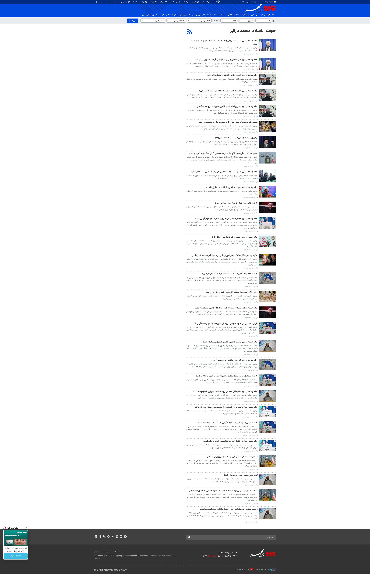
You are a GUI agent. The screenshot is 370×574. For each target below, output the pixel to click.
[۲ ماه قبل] (267, 126)
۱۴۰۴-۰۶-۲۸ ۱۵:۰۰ (249, 470)
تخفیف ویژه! (16, 556)
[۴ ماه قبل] (267, 142)
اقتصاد (209, 14)
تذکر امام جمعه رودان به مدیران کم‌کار (240, 475)
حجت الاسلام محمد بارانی (253, 30)
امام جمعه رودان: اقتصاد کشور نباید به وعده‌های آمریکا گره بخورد (228, 91)
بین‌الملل (183, 14)
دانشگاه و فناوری (233, 14)
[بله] (121, 537)
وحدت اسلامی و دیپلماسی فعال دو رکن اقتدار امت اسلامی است (229, 509)
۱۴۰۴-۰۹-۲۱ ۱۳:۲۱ (249, 355)
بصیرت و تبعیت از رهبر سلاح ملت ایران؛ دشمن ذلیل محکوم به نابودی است (223, 153)
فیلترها (215, 20)
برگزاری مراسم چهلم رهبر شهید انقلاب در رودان (236, 138)
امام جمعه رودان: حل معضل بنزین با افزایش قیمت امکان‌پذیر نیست (227, 59)
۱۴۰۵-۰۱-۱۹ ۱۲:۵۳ (249, 148)
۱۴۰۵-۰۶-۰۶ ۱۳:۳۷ (249, 54)
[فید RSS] (104, 537)
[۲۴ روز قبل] (267, 79)
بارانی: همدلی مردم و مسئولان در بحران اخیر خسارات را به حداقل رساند (225, 323)
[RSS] (189, 32)
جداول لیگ (123, 2)
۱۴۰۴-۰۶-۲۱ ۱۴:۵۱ (250, 485)
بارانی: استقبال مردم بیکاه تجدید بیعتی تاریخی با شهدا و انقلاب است (226, 376)
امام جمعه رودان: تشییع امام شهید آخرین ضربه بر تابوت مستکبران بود (225, 106)
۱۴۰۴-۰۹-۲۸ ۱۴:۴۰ (249, 336)
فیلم (162, 14)
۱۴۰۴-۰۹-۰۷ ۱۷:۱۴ (249, 386)
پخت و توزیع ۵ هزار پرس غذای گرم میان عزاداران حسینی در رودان (228, 122)
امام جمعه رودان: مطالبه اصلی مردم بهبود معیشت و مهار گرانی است (226, 219)
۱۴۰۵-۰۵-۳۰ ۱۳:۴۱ (249, 70)
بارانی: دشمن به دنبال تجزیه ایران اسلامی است (236, 203)
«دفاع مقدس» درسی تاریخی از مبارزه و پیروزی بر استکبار (232, 457)
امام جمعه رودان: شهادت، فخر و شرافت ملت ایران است (232, 187)
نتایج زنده (136, 2)
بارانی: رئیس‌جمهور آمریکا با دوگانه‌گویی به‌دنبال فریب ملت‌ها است (228, 423)
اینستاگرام (174, 2)
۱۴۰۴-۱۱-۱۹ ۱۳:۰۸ (249, 268)
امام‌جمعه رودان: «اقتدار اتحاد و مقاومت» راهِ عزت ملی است (230, 441)
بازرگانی (96, 551)
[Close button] (26, 527)
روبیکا (153, 2)
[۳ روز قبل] (267, 45)
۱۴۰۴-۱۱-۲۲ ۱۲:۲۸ (249, 250)
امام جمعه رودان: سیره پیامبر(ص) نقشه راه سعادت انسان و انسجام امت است (224, 42)
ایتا (143, 2)
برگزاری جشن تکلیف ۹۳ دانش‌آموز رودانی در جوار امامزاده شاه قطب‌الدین (225, 255)
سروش (204, 2)
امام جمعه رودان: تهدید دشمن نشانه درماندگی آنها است (232, 75)
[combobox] (263, 21)
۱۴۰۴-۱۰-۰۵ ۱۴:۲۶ (249, 318)
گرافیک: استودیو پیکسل (242, 569)
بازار (203, 14)
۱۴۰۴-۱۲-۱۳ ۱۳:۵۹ (249, 197)
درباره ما (117, 551)
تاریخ (274, 20)
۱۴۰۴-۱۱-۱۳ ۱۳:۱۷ (249, 302)
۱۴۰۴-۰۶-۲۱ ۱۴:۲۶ (250, 504)
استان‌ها (175, 14)
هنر (257, 14)
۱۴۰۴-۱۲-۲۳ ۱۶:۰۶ (249, 182)
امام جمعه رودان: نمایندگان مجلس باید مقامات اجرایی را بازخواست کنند (225, 391)
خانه (273, 14)
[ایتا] (96, 537)
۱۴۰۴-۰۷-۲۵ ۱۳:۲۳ (249, 436)
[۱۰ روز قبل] (267, 64)
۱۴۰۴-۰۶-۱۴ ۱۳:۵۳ (249, 522)
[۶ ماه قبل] (267, 223)
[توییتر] (112, 537)
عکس (168, 14)
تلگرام (215, 2)
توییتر (162, 2)
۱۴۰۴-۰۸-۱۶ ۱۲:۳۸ (249, 417)
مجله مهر (155, 14)
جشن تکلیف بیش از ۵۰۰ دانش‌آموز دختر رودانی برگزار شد (232, 292)
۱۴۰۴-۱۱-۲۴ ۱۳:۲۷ (249, 231)
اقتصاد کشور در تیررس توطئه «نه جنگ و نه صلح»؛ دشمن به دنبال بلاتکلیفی (223, 491)
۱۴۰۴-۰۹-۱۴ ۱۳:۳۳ (249, 370)
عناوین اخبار (146, 14)
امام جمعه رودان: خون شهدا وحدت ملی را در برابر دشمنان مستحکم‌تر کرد (224, 172)
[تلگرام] (125, 537)
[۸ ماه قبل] (267, 312)
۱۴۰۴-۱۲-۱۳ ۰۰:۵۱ (249, 213)
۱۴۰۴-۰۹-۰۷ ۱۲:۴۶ (249, 402)
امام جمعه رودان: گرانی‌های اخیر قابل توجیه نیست (234, 360)
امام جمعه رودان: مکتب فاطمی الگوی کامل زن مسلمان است (230, 342)
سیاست (191, 14)
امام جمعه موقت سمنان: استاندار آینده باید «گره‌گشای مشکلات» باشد (226, 308)
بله (184, 2)
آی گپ (194, 2)
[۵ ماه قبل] (267, 158)
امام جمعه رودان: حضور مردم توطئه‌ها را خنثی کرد (235, 237)
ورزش (198, 14)
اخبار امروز (132, 20)
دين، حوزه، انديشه (247, 14)
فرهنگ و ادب (265, 14)
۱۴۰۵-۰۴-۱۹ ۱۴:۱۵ (249, 117)
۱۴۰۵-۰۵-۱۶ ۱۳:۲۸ (249, 85)
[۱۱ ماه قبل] (267, 445)
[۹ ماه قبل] (267, 380)
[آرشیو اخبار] (100, 537)
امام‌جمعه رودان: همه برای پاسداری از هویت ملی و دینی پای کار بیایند (226, 407)
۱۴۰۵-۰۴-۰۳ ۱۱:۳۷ (249, 132)
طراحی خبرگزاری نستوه (263, 569)
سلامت (222, 14)
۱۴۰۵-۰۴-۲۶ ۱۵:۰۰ (249, 101)
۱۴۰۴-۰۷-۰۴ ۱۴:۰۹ (249, 451)
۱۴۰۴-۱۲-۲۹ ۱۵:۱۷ (249, 166)
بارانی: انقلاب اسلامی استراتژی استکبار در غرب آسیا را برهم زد (230, 274)
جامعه (216, 14)
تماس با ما (107, 551)
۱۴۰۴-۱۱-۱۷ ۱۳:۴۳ (249, 287)
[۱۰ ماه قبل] (267, 427)
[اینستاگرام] (117, 537)
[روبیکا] (108, 537)
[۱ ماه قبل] (267, 95)
